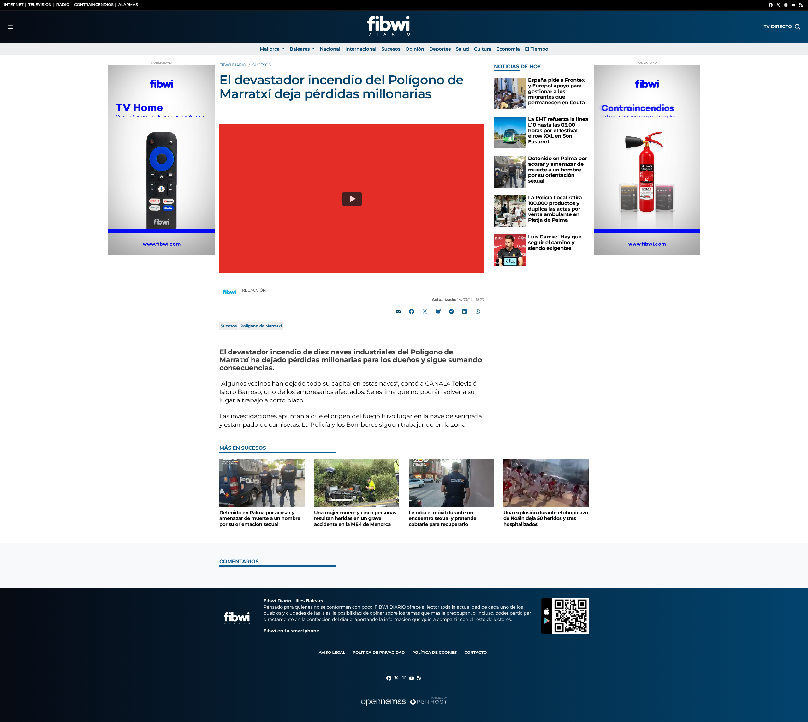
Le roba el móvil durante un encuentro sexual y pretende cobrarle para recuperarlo (442, 518)
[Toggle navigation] (10, 27)
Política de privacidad (379, 652)
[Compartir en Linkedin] (464, 311)
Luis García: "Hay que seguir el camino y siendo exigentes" (554, 242)
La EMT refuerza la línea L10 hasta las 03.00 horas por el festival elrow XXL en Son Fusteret (558, 131)
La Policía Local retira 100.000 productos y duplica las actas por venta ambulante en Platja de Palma (555, 209)
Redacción (254, 290)
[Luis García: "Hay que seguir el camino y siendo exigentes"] (510, 250)
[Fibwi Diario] (388, 27)
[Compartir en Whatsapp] (477, 311)
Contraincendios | (95, 5)
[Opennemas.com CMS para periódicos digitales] (404, 708)
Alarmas (128, 5)
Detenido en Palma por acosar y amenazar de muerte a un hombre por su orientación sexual (557, 170)
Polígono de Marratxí (261, 326)
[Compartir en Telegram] (451, 311)
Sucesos (261, 65)
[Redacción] (229, 292)
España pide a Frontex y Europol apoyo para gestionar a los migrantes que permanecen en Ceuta (556, 91)
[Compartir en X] (424, 311)
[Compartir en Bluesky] (438, 311)
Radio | (64, 5)
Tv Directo (778, 26)
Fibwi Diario (232, 65)
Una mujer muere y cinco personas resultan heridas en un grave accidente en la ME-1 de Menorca (355, 518)
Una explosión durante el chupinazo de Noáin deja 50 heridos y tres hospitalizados (545, 518)
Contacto (475, 652)
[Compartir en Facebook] (411, 311)
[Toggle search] (797, 27)
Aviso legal (332, 652)
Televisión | (41, 5)
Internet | (15, 5)
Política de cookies (434, 652)
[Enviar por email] (398, 311)
